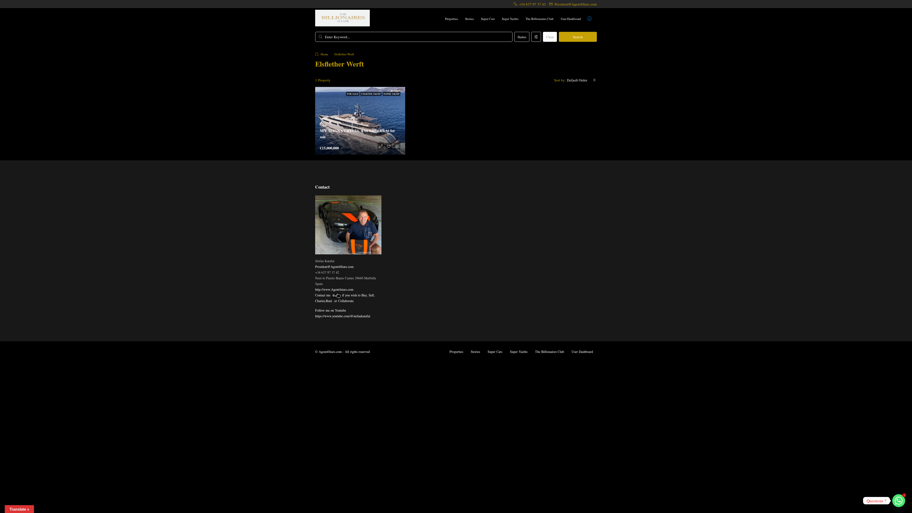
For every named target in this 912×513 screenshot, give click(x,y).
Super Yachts (510, 19)
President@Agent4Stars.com (334, 266)
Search (578, 36)
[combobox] (581, 80)
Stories (469, 19)
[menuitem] (589, 19)
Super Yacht (391, 93)
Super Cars (488, 19)
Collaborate (346, 301)
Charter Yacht (371, 93)
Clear (550, 36)
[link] (360, 121)
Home (324, 54)
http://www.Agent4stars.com (334, 289)
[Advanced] (536, 37)
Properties (451, 19)
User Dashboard (571, 19)
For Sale (352, 93)
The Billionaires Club (540, 19)
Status (522, 36)
